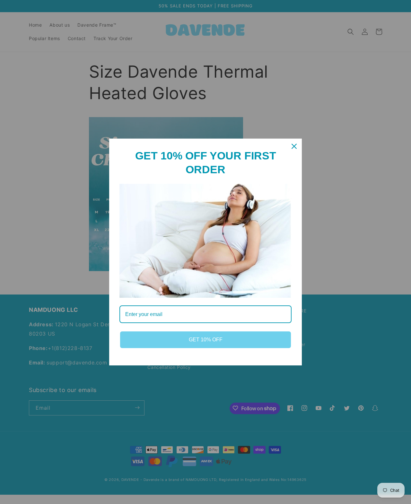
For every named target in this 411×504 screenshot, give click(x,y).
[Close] (294, 146)
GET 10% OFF (206, 339)
